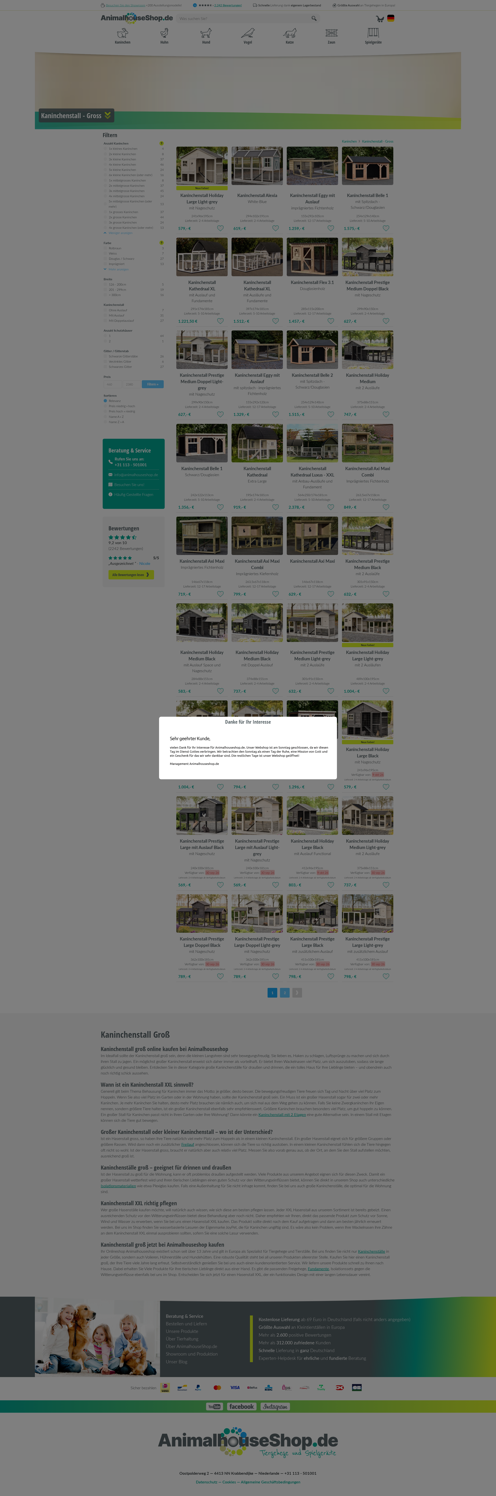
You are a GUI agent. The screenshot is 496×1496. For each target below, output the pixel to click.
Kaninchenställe (371, 1251)
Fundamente (318, 1268)
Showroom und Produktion (192, 1354)
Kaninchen (122, 42)
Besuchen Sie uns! (129, 484)
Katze (290, 42)
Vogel (248, 42)
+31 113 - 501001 (300, 1473)
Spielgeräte (373, 42)
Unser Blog (176, 1361)
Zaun (331, 42)
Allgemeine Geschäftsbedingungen (270, 1482)
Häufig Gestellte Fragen (133, 494)
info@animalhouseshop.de (136, 474)
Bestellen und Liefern (186, 1324)
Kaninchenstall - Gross (377, 141)
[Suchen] (314, 18)
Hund (206, 42)
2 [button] (285, 992)
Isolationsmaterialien (118, 1185)
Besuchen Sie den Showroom (125, 5)
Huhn (164, 42)
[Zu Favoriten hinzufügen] (220, 228)
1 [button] (272, 992)
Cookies (229, 1482)
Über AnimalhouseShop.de (191, 1346)
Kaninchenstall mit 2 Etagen (282, 1114)
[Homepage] (137, 18)
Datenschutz (206, 1482)
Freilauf (187, 1144)
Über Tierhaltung (182, 1339)
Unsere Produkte (182, 1331)
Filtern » (152, 384)
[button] (380, 18)
